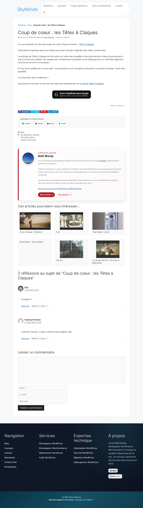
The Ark (59, 260)
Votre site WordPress (101, 6)
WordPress (48, 6)
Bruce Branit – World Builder (31, 242)
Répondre (25, 306)
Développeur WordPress (51, 443)
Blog (30, 25)
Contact (118, 6)
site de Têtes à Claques (93, 83)
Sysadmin (62, 6)
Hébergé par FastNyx (83, 500)
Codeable (102, 161)
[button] (44, 12)
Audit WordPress (47, 457)
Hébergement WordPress (86, 462)
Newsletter (9, 457)
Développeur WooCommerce (53, 448)
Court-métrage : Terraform (31, 232)
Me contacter (64, 195)
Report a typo (116, 105)
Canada (36, 135)
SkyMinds (22, 25)
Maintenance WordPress (51, 453)
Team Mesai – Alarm (100, 232)
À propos (8, 448)
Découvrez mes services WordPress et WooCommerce (59, 189)
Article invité (10, 462)
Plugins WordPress (79, 6)
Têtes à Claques (86, 44)
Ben (26, 287)
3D (22, 135)
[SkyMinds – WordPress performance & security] (28, 9)
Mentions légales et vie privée (61, 500)
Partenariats (10, 467)
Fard (58, 232)
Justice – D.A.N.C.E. (28, 140)
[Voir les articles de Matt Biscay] (28, 158)
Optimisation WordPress (85, 448)
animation (28, 135)
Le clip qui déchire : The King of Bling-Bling (105, 261)
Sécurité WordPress (83, 453)
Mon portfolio (45, 195)
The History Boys (28, 137)
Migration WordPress (84, 457)
